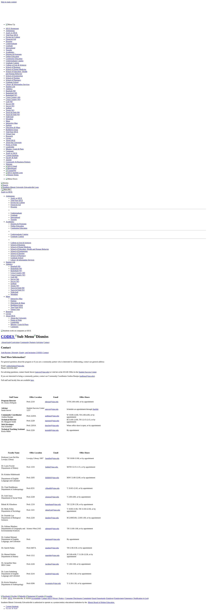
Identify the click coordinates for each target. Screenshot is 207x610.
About (3, 342)
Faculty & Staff (11, 158)
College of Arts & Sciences (16, 65)
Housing (9, 41)
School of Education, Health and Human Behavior (16, 73)
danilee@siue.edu (52, 518)
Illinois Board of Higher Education (101, 602)
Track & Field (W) (13, 115)
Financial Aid (11, 39)
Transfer (9, 50)
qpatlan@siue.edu (52, 548)
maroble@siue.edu (52, 555)
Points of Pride (11, 145)
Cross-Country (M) (13, 97)
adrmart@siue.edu (52, 529)
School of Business (13, 67)
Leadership (10, 147)
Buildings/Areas (12, 130)
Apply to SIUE (11, 33)
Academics (10, 52)
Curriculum (15, 342)
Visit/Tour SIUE (12, 35)
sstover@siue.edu (42, 372)
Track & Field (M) (13, 112)
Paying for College (13, 37)
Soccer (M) (10, 104)
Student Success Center (87, 372)
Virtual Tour (10, 134)
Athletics (9, 89)
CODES (8, 336)
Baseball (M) (11, 91)
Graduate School (12, 82)
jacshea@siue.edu (52, 564)
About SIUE (10, 140)
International (10, 48)
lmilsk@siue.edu (51, 467)
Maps (8, 121)
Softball (9, 108)
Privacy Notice (58, 598)
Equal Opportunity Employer (103, 598)
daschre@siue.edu (52, 425)
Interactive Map (12, 123)
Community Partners (28, 342)
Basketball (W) (11, 95)
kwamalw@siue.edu (53, 583)
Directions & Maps (13, 127)
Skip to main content (9, 2)
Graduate (9, 46)
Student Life (10, 87)
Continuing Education (14, 59)
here (32, 380)
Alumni (9, 160)
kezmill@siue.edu (52, 430)
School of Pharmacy (13, 80)
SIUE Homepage (12, 28)
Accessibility (36, 598)
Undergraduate (11, 44)
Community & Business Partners (18, 162)
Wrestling (9, 119)
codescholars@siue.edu (15, 366)
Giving (8, 138)
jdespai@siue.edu (51, 402)
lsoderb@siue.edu (52, 574)
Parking (9, 125)
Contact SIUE (46, 598)
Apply (8, 342)
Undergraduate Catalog (14, 61)
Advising (39, 342)
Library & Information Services (17, 84)
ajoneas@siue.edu (52, 497)
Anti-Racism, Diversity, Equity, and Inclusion (18, 353)
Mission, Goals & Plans (15, 149)
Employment (119, 598)
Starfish (95, 409)
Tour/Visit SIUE (17, 307)
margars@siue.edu (52, 421)
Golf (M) (9, 102)
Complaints (87, 598)
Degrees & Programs (14, 54)
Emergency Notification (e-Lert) (136, 598)
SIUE (10, 598)
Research (9, 136)
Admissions (10, 31)
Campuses (10, 151)
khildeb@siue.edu (52, 478)
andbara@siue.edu (87, 376)
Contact (46, 342)
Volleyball (9, 117)
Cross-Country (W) (13, 99)
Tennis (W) (10, 110)
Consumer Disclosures (73, 598)
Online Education (12, 56)
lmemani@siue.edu (52, 539)
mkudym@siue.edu (52, 510)
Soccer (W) (10, 106)
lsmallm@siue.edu (52, 458)
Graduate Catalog (12, 63)
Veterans (9, 164)
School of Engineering (14, 76)
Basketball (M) (11, 93)
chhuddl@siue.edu (52, 488)
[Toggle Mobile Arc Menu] (6, 189)
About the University (14, 143)
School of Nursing (13, 78)
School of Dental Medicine (16, 69)
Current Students (12, 155)
